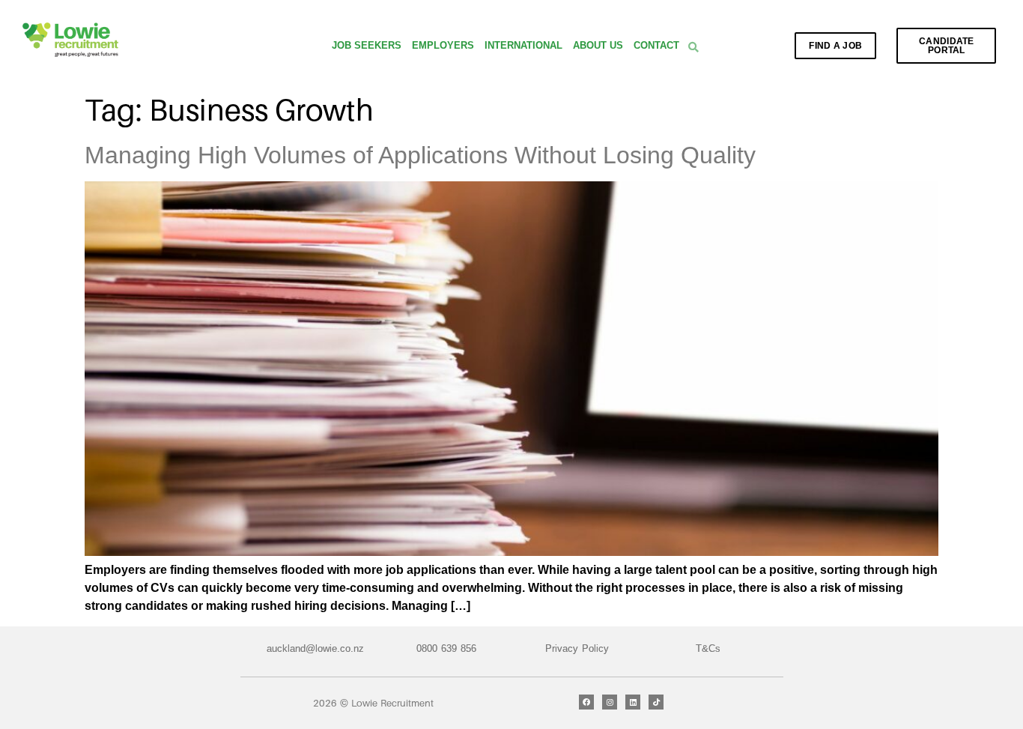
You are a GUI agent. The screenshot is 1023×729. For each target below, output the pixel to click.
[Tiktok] (656, 702)
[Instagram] (609, 702)
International (523, 45)
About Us (598, 45)
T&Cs (708, 648)
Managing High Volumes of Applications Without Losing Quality (420, 155)
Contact (656, 45)
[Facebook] (586, 702)
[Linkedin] (632, 702)
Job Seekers (366, 45)
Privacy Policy (577, 648)
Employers (443, 45)
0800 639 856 (446, 648)
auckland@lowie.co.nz (315, 648)
